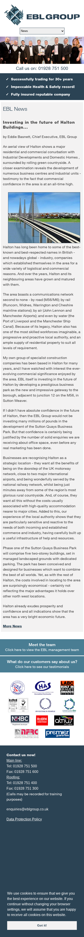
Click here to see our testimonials (42, 664)
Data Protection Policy (24, 819)
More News (12, 626)
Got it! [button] (42, 925)
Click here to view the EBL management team (42, 647)
